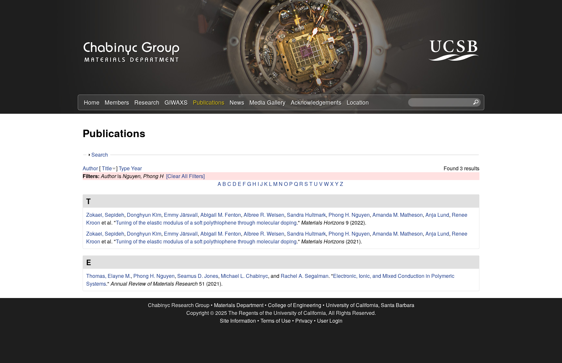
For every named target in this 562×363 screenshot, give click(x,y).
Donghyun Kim (144, 214)
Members (117, 102)
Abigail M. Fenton (220, 214)
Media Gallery (267, 102)
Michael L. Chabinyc (244, 275)
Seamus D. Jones (197, 275)
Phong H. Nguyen (349, 214)
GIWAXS (176, 102)
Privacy (304, 320)
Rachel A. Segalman (304, 275)
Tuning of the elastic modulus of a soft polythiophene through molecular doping (206, 222)
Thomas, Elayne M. (108, 275)
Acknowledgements (316, 102)
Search (99, 154)
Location (358, 102)
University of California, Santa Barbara (370, 305)
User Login (329, 320)
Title (107, 168)
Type (124, 168)
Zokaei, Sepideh (105, 214)
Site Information (238, 320)
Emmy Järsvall (181, 214)
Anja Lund (437, 214)
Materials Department (238, 305)
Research (146, 102)
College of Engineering (294, 305)
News (237, 102)
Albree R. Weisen (264, 214)
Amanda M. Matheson (397, 214)
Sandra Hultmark (306, 214)
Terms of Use (276, 320)
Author (90, 168)
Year (136, 168)
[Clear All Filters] (185, 176)
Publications (208, 102)
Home (92, 102)
